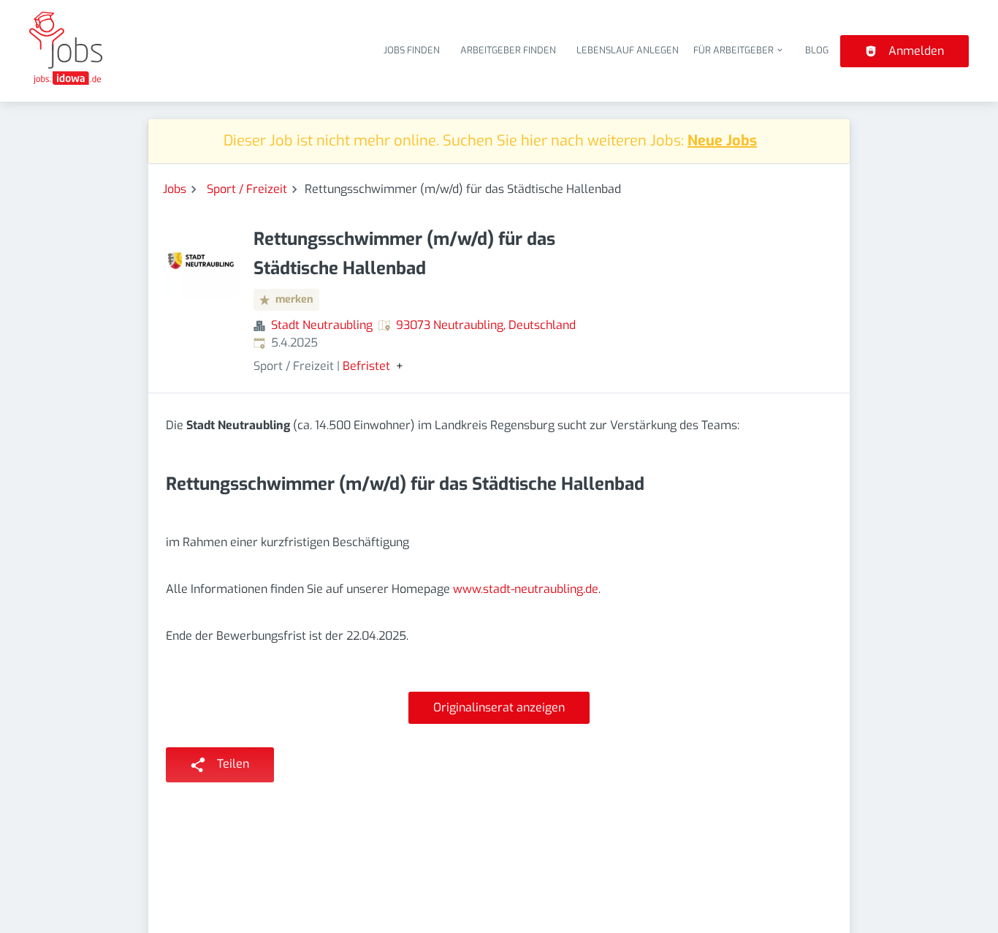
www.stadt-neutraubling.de (525, 589)
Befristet (366, 366)
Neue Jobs (722, 141)
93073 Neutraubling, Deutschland (486, 325)
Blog (817, 50)
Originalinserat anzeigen (499, 707)
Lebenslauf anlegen (627, 50)
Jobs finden (412, 50)
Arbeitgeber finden (508, 50)
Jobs (174, 189)
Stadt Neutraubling (322, 325)
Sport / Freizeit (247, 189)
